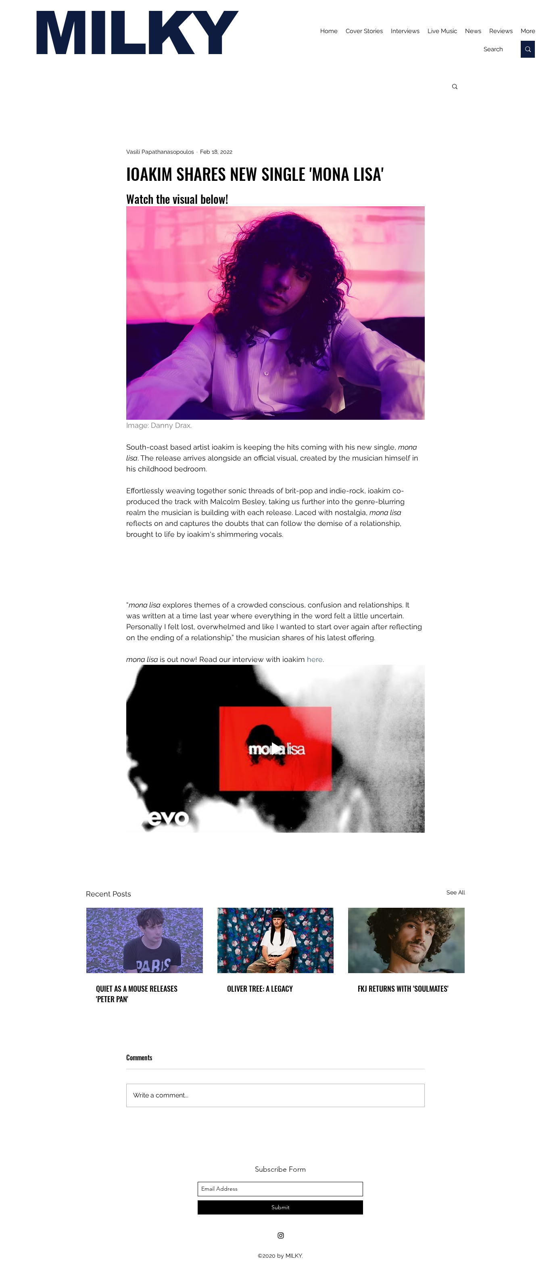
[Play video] (275, 749)
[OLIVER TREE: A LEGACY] (275, 940)
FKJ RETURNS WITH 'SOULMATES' (403, 988)
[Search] (528, 49)
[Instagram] (281, 1235)
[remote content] (275, 569)
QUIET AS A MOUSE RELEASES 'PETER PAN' (136, 993)
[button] (455, 86)
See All (456, 892)
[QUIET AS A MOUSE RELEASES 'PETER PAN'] (144, 940)
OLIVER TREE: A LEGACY (260, 988)
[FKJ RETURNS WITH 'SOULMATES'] (406, 940)
